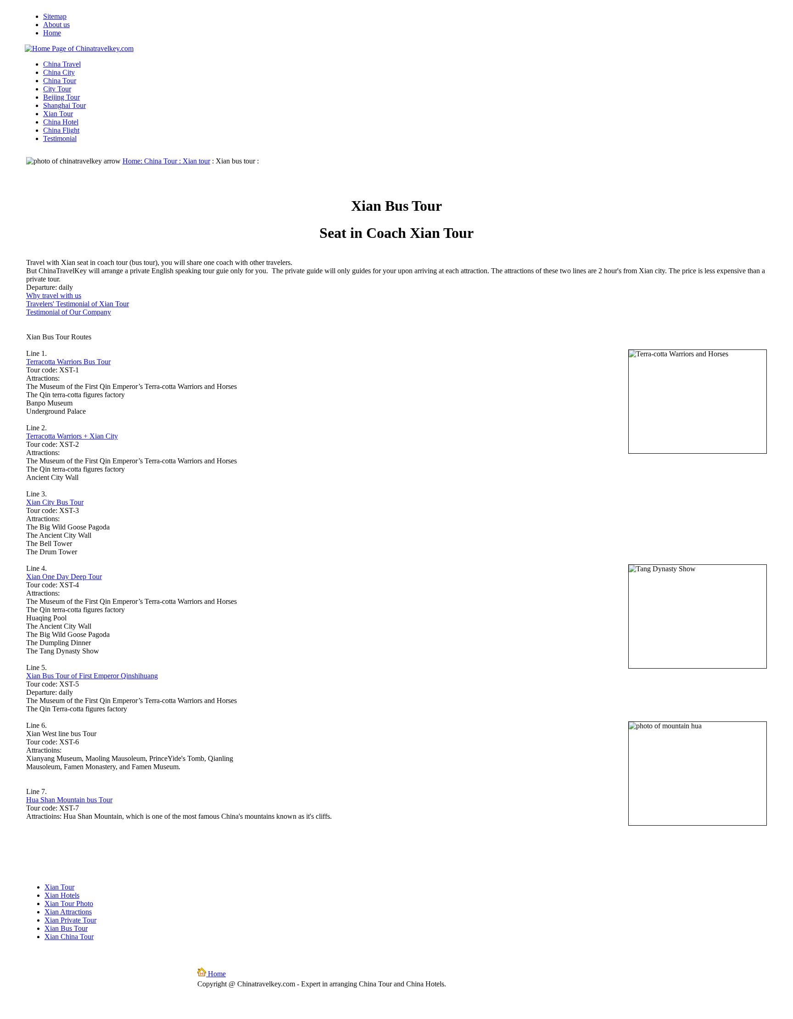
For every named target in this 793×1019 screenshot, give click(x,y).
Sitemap (55, 16)
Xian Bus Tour (66, 928)
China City (59, 72)
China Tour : (163, 161)
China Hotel (60, 122)
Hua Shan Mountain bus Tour (69, 800)
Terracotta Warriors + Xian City (72, 436)
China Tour (59, 80)
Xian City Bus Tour (55, 502)
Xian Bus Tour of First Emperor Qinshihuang (92, 676)
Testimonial (60, 138)
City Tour (57, 89)
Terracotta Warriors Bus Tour (68, 362)
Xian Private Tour (70, 920)
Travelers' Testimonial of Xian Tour (77, 304)
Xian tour (196, 161)
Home (52, 33)
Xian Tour (58, 114)
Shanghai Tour (64, 105)
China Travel (62, 64)
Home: (133, 161)
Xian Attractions (68, 912)
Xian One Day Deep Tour (64, 576)
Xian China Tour (69, 936)
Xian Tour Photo (69, 903)
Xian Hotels (62, 895)
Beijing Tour (61, 97)
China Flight (61, 130)
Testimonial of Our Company (68, 312)
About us (56, 24)
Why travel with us (53, 295)
